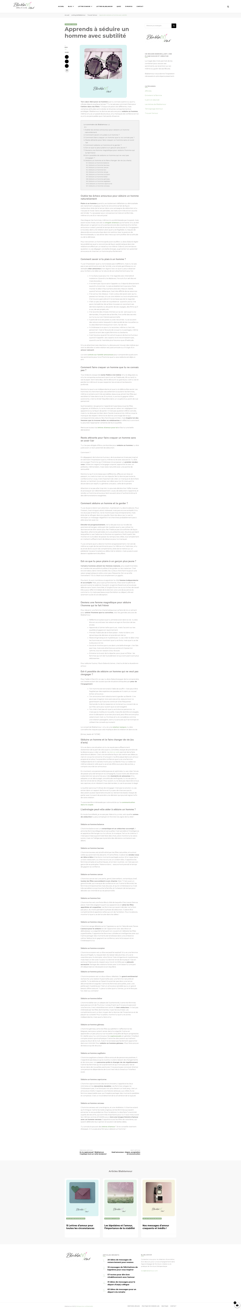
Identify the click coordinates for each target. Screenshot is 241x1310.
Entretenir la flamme (153, 95)
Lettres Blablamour (104, 6)
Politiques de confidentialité (84, 1306)
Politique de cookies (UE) (150, 1306)
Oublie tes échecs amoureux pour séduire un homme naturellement (107, 131)
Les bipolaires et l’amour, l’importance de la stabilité (119, 1227)
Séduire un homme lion (97, 170)
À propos (128, 6)
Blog (70, 6)
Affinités (148, 91)
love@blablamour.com (149, 1271)
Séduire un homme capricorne (100, 184)
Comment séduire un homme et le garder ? (103, 145)
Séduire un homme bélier (98, 177)
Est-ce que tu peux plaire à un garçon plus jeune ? (106, 148)
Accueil (61, 6)
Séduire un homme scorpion (99, 174)
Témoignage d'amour (154, 109)
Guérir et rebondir (152, 100)
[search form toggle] (228, 7)
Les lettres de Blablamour (155, 104)
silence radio (114, 752)
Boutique (165, 1306)
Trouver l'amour (70, 24)
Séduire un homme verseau (99, 186)
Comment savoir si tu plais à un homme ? (102, 135)
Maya (66, 47)
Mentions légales (134, 1306)
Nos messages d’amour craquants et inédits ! (156, 1227)
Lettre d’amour (84, 6)
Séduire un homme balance (98, 163)
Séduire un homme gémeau (99, 179)
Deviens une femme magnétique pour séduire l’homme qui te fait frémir (110, 151)
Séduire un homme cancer (99, 167)
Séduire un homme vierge (98, 172)
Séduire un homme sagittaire (99, 181)
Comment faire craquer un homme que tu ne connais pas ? (110, 137)
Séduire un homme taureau (99, 165)
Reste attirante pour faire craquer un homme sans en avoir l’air (109, 141)
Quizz (119, 6)
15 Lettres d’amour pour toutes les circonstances (80, 1227)
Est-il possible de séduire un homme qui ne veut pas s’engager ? (107, 156)
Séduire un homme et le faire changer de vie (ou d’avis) (108, 160)
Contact (140, 6)
